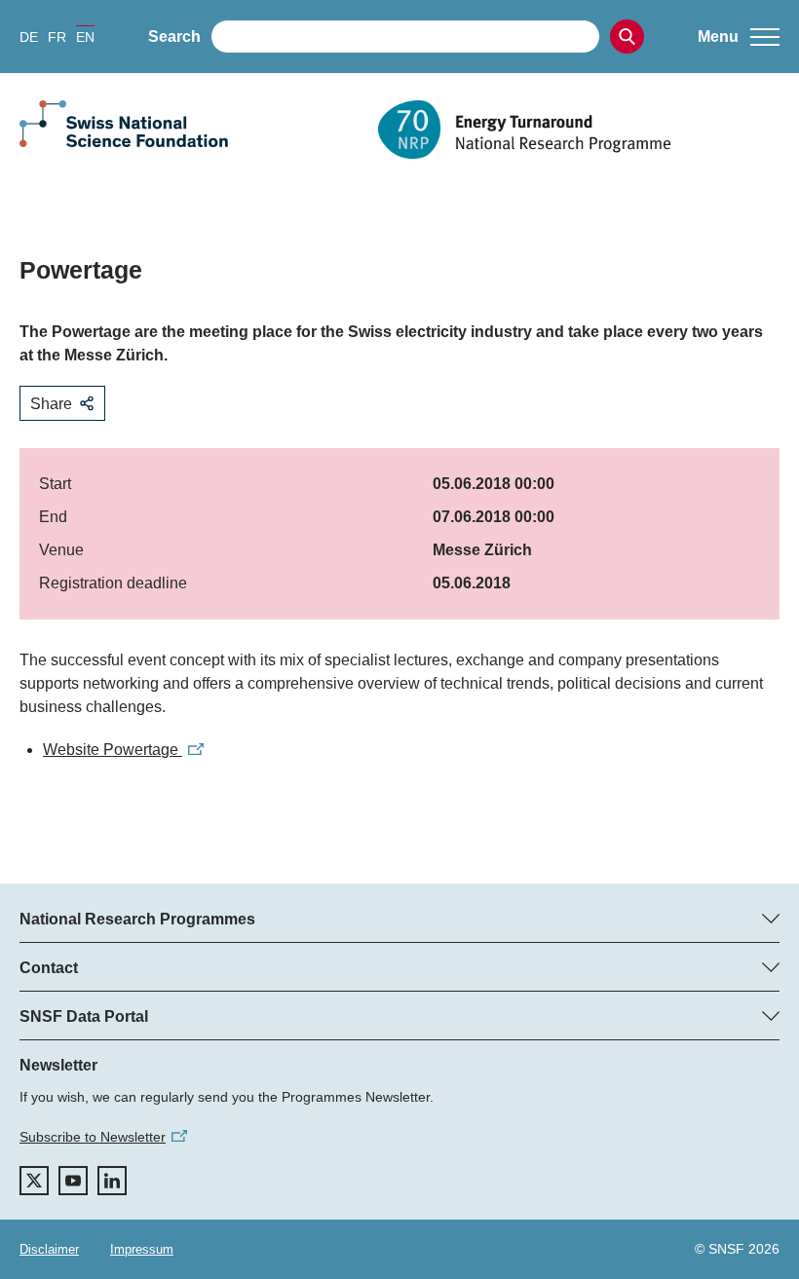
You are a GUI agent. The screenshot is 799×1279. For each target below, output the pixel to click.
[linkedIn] (112, 1180)
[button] (739, 37)
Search (174, 36)
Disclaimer (49, 1249)
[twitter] (34, 1180)
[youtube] (73, 1180)
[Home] (579, 129)
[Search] (627, 36)
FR (57, 37)
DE (28, 37)
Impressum (141, 1249)
